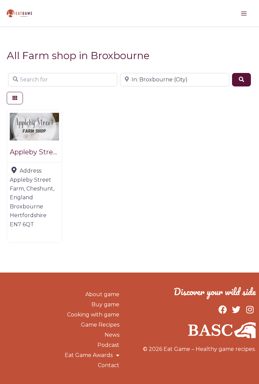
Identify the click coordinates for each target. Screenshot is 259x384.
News (112, 335)
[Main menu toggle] (243, 13)
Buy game (105, 304)
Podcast (108, 345)
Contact (108, 365)
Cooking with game (93, 314)
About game (102, 294)
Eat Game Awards (89, 355)
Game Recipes (100, 325)
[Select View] (15, 98)
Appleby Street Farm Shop (54, 152)
